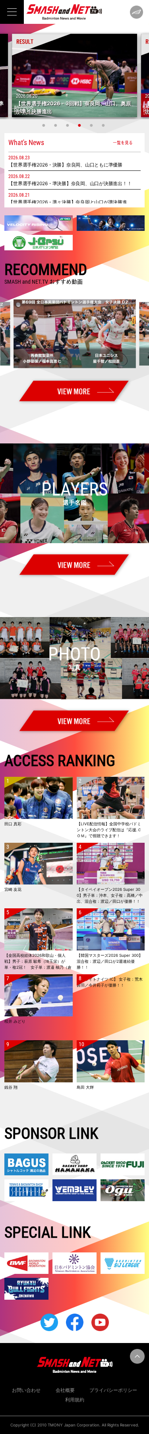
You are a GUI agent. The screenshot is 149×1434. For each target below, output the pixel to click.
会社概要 (65, 1390)
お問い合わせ (26, 1390)
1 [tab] (45, 125)
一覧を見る (123, 142)
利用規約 (74, 1400)
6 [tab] (104, 125)
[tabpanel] (74, 75)
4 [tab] (81, 125)
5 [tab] (93, 125)
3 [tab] (69, 125)
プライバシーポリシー (113, 1390)
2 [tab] (57, 125)
